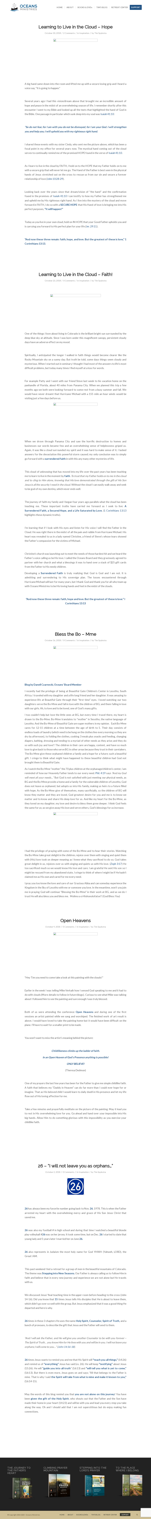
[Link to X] (137, 1514)
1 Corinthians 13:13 (115, 510)
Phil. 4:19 (100, 773)
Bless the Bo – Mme (75, 634)
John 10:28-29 (55, 178)
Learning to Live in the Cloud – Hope (75, 26)
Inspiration (84, 33)
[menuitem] (59, 7)
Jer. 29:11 (91, 226)
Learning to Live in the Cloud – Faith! (76, 274)
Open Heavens (75, 920)
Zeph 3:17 (116, 863)
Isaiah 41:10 (107, 114)
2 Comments (69, 33)
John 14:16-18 (66, 1346)
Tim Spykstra (100, 33)
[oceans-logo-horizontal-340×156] (23, 7)
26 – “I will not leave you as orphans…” (75, 1165)
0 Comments (69, 280)
